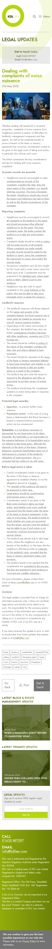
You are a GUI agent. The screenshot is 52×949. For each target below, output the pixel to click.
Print (26, 685)
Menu (46, 17)
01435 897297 (28, 56)
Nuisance (15, 652)
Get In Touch (40, 685)
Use (24, 667)
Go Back (7, 685)
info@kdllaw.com (29, 59)
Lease (42, 657)
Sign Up (26, 815)
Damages (7, 667)
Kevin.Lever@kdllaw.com (23, 582)
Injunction (24, 662)
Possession (35, 662)
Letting (6, 657)
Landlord (15, 657)
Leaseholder (27, 652)
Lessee (17, 667)
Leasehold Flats (41, 652)
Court (5, 662)
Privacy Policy (31, 942)
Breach (14, 662)
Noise (5, 652)
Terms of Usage (13, 942)
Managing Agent (29, 657)
